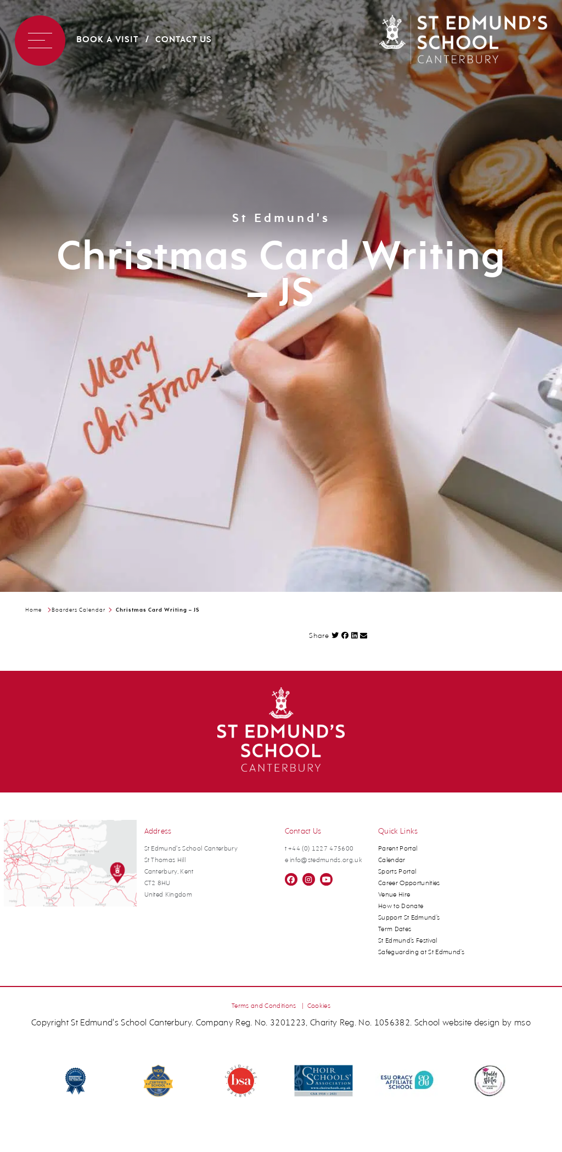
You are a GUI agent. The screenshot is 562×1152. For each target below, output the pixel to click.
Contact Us (183, 40)
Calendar (392, 860)
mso (522, 1023)
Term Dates (394, 929)
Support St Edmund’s (409, 918)
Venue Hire (394, 895)
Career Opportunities (409, 883)
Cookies (318, 1006)
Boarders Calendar (78, 610)
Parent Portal (397, 849)
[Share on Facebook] (345, 635)
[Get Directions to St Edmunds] (70, 905)
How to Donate (400, 906)
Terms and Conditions (264, 1006)
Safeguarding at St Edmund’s (421, 952)
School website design (457, 1023)
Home (33, 610)
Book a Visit (107, 40)
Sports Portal (397, 872)
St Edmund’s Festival (407, 941)
